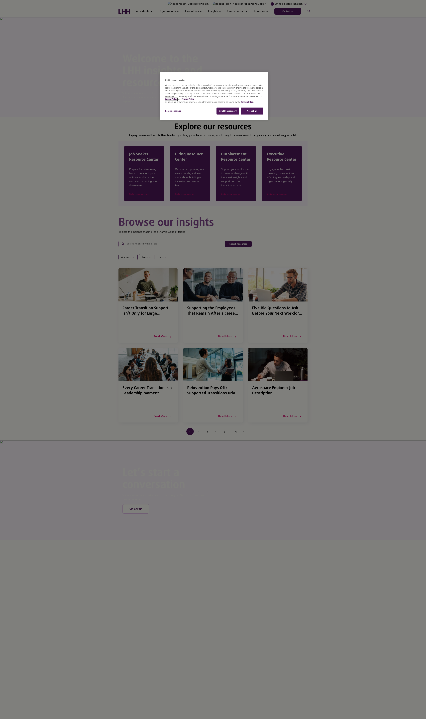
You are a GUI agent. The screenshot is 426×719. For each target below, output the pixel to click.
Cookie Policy (171, 99)
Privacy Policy (188, 99)
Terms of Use (247, 102)
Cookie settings (173, 111)
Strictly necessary (228, 111)
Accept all (252, 111)
